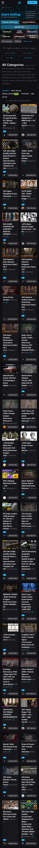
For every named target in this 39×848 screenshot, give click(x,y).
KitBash (18, 41)
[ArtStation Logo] (19, 2)
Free (32, 94)
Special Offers (10, 94)
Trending (5, 90)
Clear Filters (28, 58)
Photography (7, 41)
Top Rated (25, 94)
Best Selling (16, 90)
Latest (4, 97)
